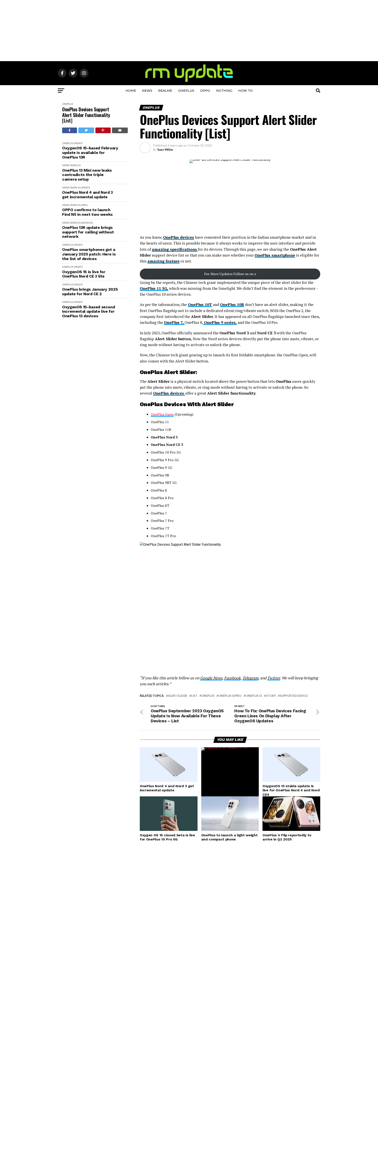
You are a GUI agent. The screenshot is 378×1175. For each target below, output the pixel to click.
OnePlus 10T (200, 304)
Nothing (224, 91)
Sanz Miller (165, 149)
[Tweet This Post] (86, 130)
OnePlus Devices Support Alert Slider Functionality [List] (86, 115)
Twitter (273, 677)
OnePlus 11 (253, 695)
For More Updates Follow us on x (230, 273)
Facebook (232, 677)
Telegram (250, 677)
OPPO (205, 91)
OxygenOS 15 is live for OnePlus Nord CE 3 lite (83, 274)
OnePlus (186, 91)
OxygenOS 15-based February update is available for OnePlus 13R (90, 152)
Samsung (87, 222)
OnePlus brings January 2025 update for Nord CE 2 (90, 291)
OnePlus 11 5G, (154, 288)
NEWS (147, 91)
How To (245, 91)
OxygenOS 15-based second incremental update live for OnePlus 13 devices (88, 311)
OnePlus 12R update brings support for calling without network (88, 232)
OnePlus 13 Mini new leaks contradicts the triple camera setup (87, 174)
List (194, 695)
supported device (294, 695)
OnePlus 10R (232, 304)
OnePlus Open (162, 414)
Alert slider (177, 695)
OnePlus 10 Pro (230, 695)
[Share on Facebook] (69, 130)
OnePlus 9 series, (220, 322)
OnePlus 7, (174, 322)
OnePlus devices (178, 237)
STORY (271, 695)
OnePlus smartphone (275, 255)
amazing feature (163, 261)
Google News (211, 677)
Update (78, 143)
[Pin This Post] (103, 130)
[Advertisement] (189, 30)
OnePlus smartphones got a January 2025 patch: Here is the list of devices (89, 254)
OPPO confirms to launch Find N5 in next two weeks (87, 212)
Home (131, 91)
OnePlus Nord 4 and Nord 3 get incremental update (87, 194)
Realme (165, 91)
